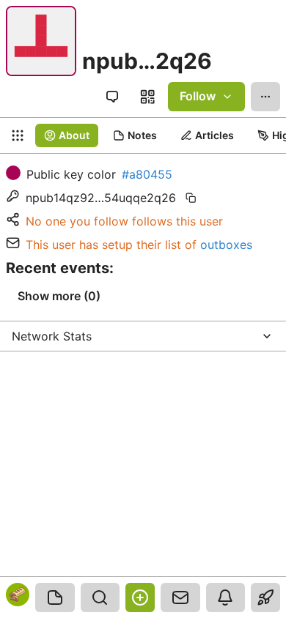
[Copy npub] (190, 197)
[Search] (100, 597)
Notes (142, 135)
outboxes (226, 244)
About (74, 135)
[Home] (55, 597)
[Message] (112, 96)
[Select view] (17, 135)
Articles (214, 135)
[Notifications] (226, 597)
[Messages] (180, 597)
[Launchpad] (265, 597)
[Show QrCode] (147, 96)
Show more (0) (59, 295)
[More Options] (265, 96)
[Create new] (140, 597)
